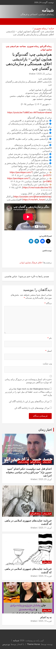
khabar (32, 74)
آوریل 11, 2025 (45, 528)
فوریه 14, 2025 (45, 621)
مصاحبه (23, 46)
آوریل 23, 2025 (45, 479)
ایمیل (48, 351)
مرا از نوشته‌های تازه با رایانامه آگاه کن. (31, 408)
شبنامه (48, 10)
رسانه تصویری (33, 46)
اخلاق (40, 262)
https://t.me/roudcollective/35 (37, 187)
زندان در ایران (23, 462)
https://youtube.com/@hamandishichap (32, 196)
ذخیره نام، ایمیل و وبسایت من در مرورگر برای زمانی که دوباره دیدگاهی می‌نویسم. (28, 381)
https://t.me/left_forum (34, 199)
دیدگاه (48, 303)
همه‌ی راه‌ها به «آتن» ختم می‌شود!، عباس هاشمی (26, 276)
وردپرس (6, 644)
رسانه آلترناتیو (46, 46)
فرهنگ (34, 262)
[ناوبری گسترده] (50, 21)
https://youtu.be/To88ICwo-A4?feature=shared (29, 112)
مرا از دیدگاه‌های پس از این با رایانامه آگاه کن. (29, 401)
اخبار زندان (45, 429)
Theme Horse (33, 644)
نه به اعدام (46, 617)
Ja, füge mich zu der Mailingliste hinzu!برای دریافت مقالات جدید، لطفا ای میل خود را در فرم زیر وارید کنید (28, 392)
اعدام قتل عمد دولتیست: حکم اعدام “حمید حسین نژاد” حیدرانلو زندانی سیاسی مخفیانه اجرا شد (29, 472)
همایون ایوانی (46, 49)
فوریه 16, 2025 (45, 576)
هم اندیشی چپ (12, 46)
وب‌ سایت (47, 363)
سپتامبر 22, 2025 (44, 74)
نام (50, 338)
